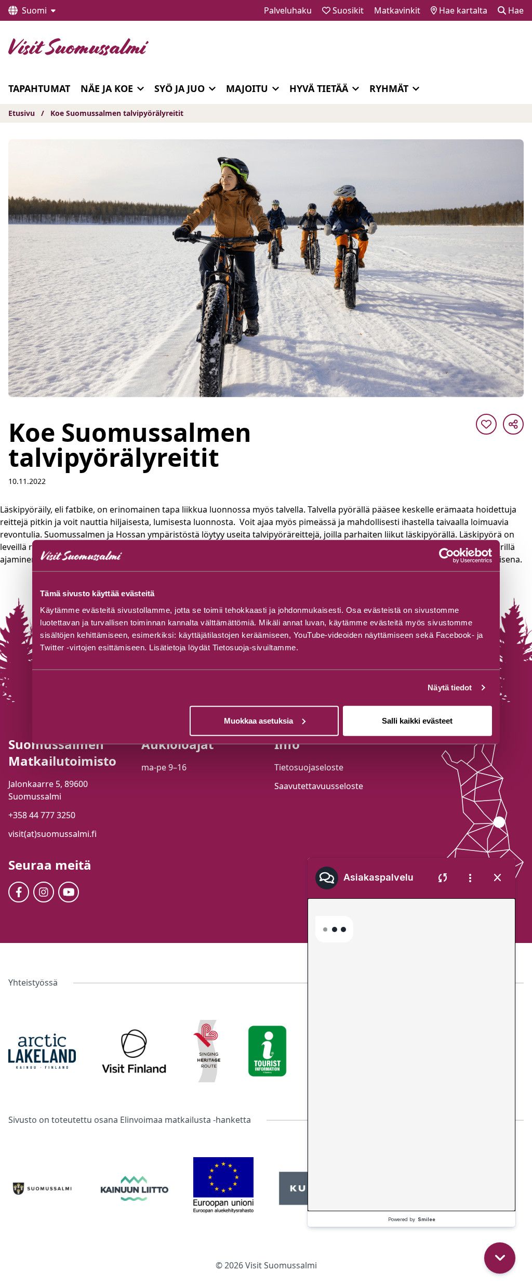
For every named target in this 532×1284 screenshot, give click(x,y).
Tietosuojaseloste (308, 767)
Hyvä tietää (318, 88)
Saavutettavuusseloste (318, 786)
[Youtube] (68, 892)
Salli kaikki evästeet (417, 720)
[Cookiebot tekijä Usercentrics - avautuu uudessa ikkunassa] (446, 556)
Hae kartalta (462, 10)
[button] (501, 1194)
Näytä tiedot (450, 687)
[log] (411, 1037)
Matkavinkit (397, 10)
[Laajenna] (140, 89)
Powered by (411, 1219)
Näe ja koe (107, 88)
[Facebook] (18, 892)
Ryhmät (388, 88)
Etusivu (21, 113)
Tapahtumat (39, 88)
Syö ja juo (179, 88)
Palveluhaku (288, 10)
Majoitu (247, 88)
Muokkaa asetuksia (258, 720)
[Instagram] (43, 892)
